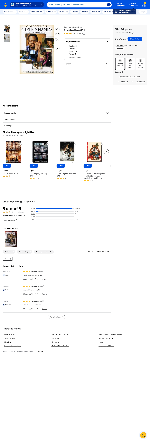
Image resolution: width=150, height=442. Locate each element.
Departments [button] (8, 12)
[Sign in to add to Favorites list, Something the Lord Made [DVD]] (75, 144)
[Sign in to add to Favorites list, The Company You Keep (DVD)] (48, 144)
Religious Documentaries (12, 346)
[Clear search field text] (103, 4)
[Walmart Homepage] (5, 4)
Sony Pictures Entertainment (73, 27)
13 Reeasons (55, 338)
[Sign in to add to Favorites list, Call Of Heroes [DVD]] (21, 144)
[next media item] (58, 48)
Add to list (124, 82)
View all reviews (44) (57, 317)
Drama (100, 342)
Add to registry (140, 82)
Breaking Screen (9, 334)
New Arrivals (96, 12)
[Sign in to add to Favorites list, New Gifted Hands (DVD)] (57, 34)
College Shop (63, 12)
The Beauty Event (109, 12)
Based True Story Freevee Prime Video (110, 334)
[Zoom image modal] (57, 39)
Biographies (55, 342)
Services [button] (22, 12)
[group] (73, 33)
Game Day (121, 12)
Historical (7, 342)
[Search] (109, 4)
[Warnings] (107, 125)
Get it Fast (75, 12)
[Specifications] (107, 119)
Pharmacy (84, 12)
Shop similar (135, 39)
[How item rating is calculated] (24, 215)
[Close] (40, 12)
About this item (10, 106)
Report (44, 279)
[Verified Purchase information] (43, 271)
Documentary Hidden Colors (61, 334)
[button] (119, 4)
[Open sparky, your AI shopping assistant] (143, 435)
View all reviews (9, 221)
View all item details (74, 57)
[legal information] (133, 33)
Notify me (120, 48)
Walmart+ (131, 12)
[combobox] (79, 4)
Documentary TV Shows (106, 346)
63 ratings (80, 33)
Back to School (51, 12)
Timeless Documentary (106, 338)
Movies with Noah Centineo (60, 346)
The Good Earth (9, 338)
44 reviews (21, 212)
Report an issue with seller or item (129, 76)
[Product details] (107, 113)
